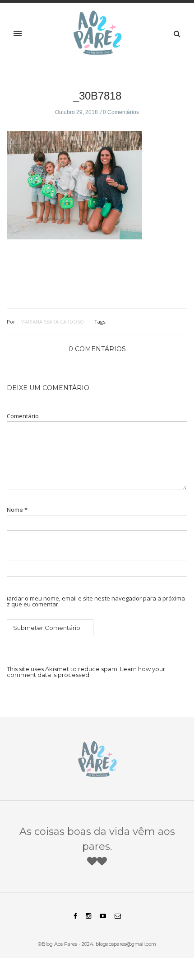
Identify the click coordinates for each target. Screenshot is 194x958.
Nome (17, 510)
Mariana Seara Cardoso (52, 321)
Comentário (23, 416)
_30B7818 (97, 96)
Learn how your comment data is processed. (86, 671)
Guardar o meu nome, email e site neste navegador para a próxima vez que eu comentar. (92, 601)
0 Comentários (121, 112)
